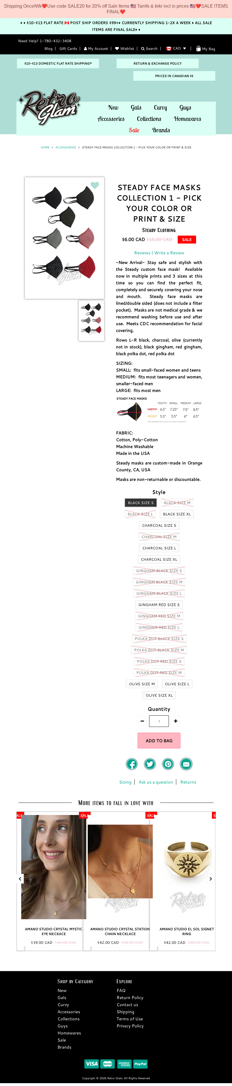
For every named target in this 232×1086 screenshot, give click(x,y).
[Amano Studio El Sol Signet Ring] (120, 867)
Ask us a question (156, 782)
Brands (161, 130)
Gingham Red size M (159, 615)
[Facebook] (132, 769)
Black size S (141, 502)
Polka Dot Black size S (159, 638)
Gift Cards (68, 48)
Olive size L (177, 683)
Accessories (111, 119)
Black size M (177, 502)
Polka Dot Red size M (159, 672)
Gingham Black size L (159, 593)
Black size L (140, 514)
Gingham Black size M (159, 581)
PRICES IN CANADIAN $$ (174, 76)
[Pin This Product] (168, 769)
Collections (149, 119)
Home (45, 147)
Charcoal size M (159, 536)
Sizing (125, 782)
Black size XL (177, 514)
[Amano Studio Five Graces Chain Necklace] (186, 867)
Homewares (187, 119)
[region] (116, 9)
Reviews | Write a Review (159, 252)
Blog (48, 48)
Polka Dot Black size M (159, 649)
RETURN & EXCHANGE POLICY (158, 63)
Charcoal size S (159, 525)
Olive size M (142, 683)
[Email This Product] (186, 769)
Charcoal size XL (159, 559)
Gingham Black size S (159, 570)
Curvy (160, 107)
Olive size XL (159, 695)
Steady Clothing (159, 230)
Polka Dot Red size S (159, 661)
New (113, 107)
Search (151, 48)
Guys (185, 107)
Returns (188, 782)
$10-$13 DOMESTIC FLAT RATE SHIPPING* (58, 63)
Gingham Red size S (159, 604)
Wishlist (127, 48)
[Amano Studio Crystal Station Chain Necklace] (53, 867)
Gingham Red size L (159, 627)
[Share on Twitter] (150, 769)
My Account (97, 48)
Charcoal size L (159, 548)
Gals (136, 107)
